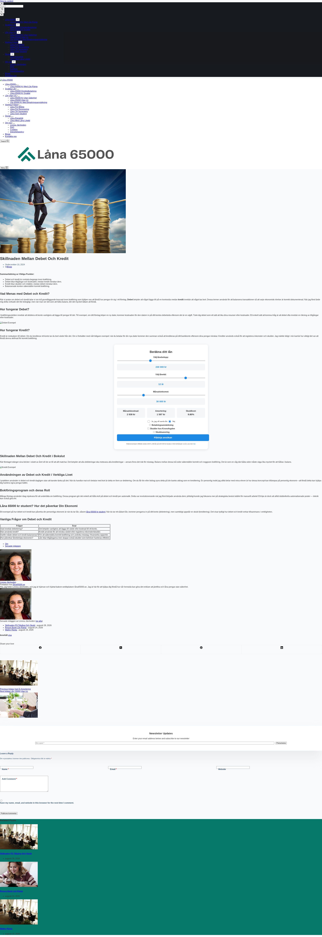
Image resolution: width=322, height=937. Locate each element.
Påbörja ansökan (163, 437)
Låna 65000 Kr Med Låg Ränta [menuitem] (23, 22)
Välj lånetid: (161, 374)
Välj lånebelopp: (161, 357)
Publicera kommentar (8, 813)
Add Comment (9, 779)
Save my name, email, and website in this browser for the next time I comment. (37, 803)
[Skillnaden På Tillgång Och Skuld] (19, 849)
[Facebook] (40, 649)
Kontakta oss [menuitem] (11, 76)
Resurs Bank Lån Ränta (15, 628)
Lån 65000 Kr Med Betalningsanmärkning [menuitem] (28, 39)
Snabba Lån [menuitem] (10, 25)
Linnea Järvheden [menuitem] (18, 64)
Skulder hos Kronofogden (162, 429)
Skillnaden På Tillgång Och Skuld (20, 625)
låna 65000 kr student (95, 512)
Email (113, 769)
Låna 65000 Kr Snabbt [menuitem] (20, 30)
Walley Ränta (11, 630)
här (194, 444)
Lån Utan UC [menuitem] (11, 32)
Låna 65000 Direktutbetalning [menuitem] (23, 27)
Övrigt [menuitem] (7, 54)
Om (6, 544)
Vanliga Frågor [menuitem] (11, 42)
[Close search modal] (2, 3)
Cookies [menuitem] (13, 69)
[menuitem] (18, 19)
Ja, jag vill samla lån (159, 421)
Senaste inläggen (13, 546)
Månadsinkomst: (161, 392)
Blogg (9, 267)
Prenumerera (281, 743)
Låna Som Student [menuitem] (18, 51)
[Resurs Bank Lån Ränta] (19, 886)
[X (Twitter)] (121, 649)
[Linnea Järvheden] (15, 580)
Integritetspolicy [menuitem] (17, 71)
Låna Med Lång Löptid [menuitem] (20, 59)
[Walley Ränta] (19, 924)
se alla (39, 621)
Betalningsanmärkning (162, 425)
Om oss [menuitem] (8, 62)
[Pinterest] (201, 649)
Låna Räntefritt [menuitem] (16, 57)
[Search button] (2, 10)
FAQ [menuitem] (12, 67)
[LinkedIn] (282, 649)
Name (5, 769)
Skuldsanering (162, 432)
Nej (173, 421)
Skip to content (6, 1)
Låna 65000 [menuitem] (10, 20)
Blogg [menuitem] (7, 73)
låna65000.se (19, 585)
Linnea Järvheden (8, 582)
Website (222, 769)
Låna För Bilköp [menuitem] (17, 45)
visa (10, 635)
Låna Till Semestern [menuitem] (19, 49)
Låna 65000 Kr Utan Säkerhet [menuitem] (23, 35)
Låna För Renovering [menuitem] (19, 47)
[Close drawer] (2, 14)
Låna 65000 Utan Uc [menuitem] (19, 37)
